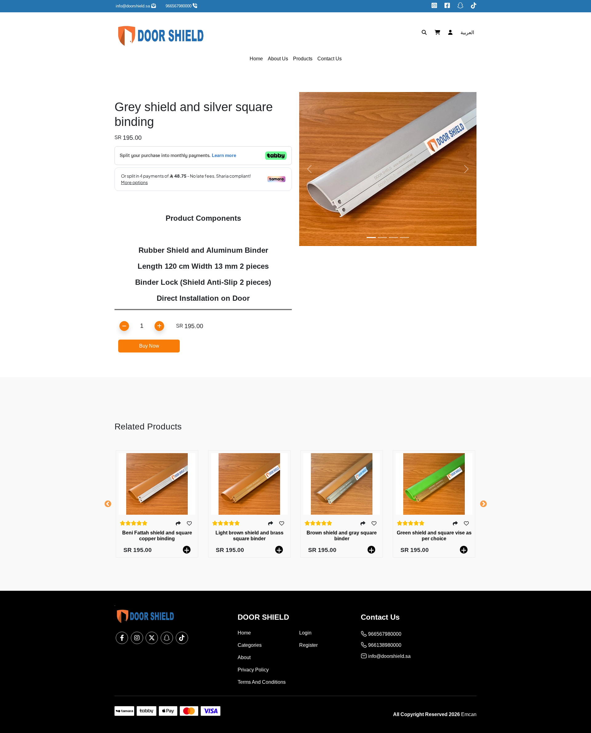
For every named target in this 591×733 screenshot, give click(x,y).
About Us (278, 58)
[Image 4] (404, 237)
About (244, 657)
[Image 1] (371, 237)
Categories (250, 645)
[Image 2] (382, 237)
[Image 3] (393, 237)
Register (308, 645)
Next (483, 504)
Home (256, 58)
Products (302, 58)
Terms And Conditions (262, 682)
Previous (107, 504)
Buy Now (149, 345)
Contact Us (329, 58)
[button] (465, 32)
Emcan (468, 714)
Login (305, 632)
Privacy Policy (253, 669)
